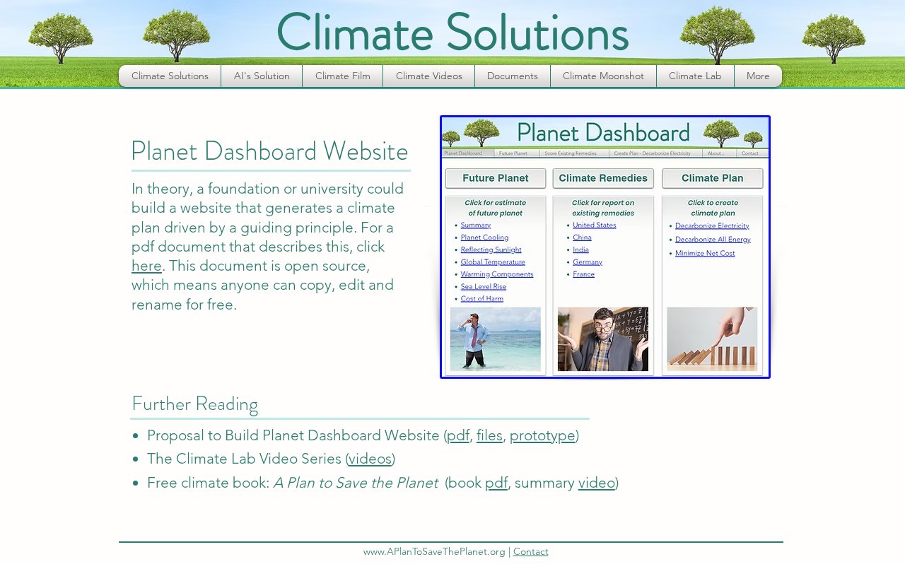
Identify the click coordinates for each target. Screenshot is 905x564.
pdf (458, 435)
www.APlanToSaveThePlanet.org (434, 551)
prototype (543, 435)
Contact (531, 551)
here (147, 265)
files (490, 435)
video (596, 482)
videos (370, 458)
